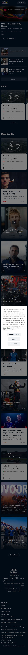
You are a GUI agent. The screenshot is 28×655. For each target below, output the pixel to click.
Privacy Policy (7, 328)
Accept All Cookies (14, 334)
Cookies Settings (14, 343)
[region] (14, 327)
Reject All (14, 339)
